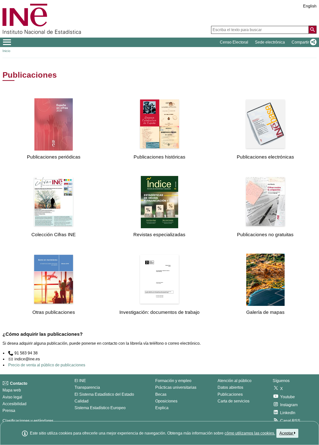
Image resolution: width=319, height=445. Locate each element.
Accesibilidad (14, 404)
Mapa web (11, 390)
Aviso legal (12, 397)
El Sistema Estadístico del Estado (104, 394)
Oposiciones (166, 401)
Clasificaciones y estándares (27, 421)
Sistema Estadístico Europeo (100, 408)
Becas (160, 394)
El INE (80, 381)
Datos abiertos (230, 387)
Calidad (81, 401)
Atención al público (234, 381)
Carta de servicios (233, 401)
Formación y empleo (173, 381)
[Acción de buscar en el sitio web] (313, 30)
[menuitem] (53, 129)
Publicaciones (230, 394)
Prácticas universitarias (175, 387)
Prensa (8, 410)
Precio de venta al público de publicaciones (46, 365)
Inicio (6, 51)
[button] (303, 42)
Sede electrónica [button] (270, 42)
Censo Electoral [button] (234, 42)
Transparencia (87, 387)
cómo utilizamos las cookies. (250, 433)
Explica (161, 408)
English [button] (310, 6)
